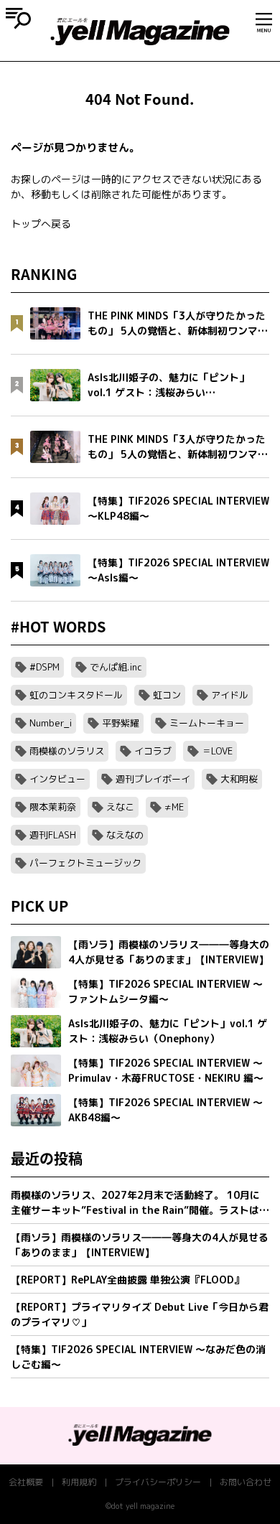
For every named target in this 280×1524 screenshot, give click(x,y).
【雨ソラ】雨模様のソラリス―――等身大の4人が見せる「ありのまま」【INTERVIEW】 (140, 1244)
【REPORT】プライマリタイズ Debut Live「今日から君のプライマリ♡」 (140, 1314)
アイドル (229, 694)
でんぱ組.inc (116, 666)
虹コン (167, 694)
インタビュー (57, 778)
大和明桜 (239, 778)
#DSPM (44, 666)
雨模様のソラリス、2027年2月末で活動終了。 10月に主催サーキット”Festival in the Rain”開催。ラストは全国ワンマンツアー (140, 1202)
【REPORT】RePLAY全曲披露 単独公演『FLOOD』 (127, 1279)
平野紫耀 (120, 722)
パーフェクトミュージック (85, 862)
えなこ (120, 806)
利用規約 (79, 1482)
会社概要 (26, 1482)
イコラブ (153, 750)
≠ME (174, 806)
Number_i (50, 722)
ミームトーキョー (206, 722)
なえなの (125, 834)
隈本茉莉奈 (52, 806)
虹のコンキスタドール (76, 694)
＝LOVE (217, 750)
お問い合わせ (245, 1482)
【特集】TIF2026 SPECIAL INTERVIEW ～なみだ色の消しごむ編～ (138, 1356)
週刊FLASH (52, 834)
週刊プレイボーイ (153, 778)
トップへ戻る (41, 223)
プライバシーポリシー (158, 1482)
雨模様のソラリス (66, 750)
